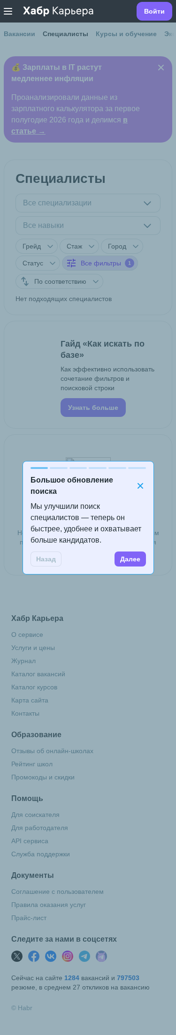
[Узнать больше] (88, 374)
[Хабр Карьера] (58, 11)
